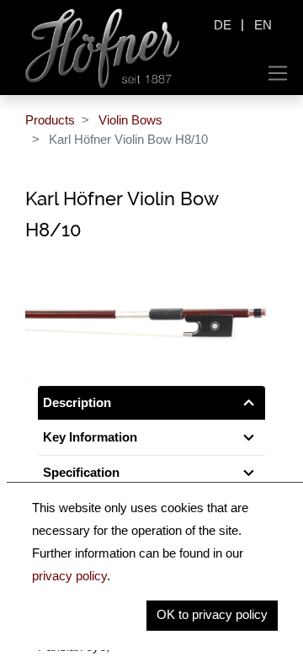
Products (50, 120)
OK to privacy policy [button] (212, 614)
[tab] (151, 473)
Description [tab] (77, 402)
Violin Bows (130, 120)
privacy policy (69, 576)
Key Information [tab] (90, 437)
